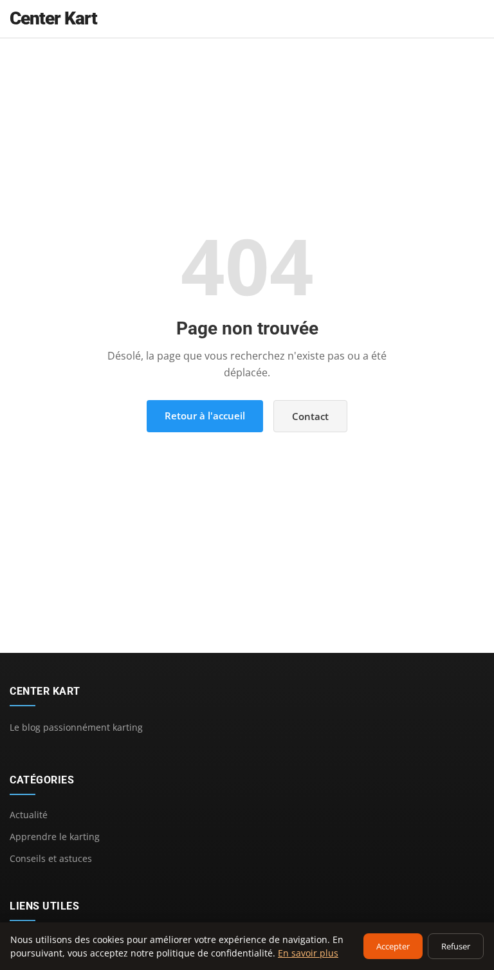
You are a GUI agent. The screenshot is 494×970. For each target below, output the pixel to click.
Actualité (29, 815)
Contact (310, 416)
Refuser (455, 946)
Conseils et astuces (51, 858)
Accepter (393, 946)
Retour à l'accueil (205, 415)
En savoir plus (308, 953)
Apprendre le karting (55, 836)
